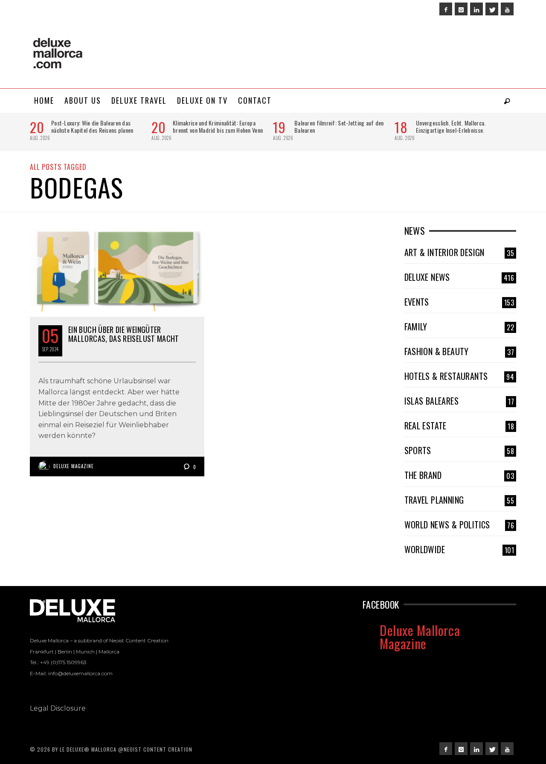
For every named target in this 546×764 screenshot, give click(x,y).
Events (459, 301)
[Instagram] (461, 9)
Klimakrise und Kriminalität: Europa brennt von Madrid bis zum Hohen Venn (218, 126)
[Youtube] (507, 9)
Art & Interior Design (459, 252)
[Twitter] (491, 9)
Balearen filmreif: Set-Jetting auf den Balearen (339, 126)
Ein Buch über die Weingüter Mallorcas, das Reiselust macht (123, 334)
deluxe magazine (73, 466)
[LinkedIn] (476, 9)
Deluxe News (459, 277)
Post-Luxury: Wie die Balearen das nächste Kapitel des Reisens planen (92, 126)
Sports (459, 450)
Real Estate (459, 425)
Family (459, 326)
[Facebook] (445, 9)
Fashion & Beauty (459, 351)
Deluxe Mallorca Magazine (420, 636)
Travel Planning (459, 499)
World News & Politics (459, 524)
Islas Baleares (459, 400)
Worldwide (459, 549)
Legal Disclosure (58, 708)
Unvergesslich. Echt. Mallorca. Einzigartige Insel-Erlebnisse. (450, 126)
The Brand (459, 475)
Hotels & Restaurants (459, 376)
